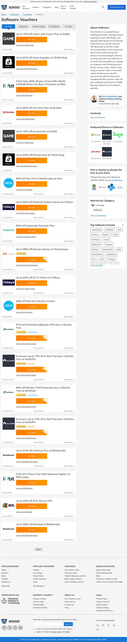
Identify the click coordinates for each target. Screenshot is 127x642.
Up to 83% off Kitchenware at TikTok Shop (40, 154)
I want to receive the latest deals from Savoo (54, 629)
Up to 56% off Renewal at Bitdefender (38, 524)
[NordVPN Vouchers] (107, 155)
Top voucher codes (72, 570)
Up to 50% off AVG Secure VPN (34, 500)
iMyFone (95, 249)
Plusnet (105, 234)
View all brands (96, 265)
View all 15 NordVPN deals (26, 375)
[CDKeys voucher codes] (8, 206)
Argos (3, 570)
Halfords (4, 579)
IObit (119, 249)
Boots (3, 576)
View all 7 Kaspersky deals (26, 237)
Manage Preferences (104, 610)
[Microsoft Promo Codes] (96, 138)
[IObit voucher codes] (8, 86)
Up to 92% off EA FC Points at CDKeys (38, 277)
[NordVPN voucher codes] (8, 361)
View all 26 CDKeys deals (25, 213)
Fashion (36, 570)
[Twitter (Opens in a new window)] (9, 628)
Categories (14, 14)
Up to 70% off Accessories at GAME (36, 131)
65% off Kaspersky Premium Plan (35, 225)
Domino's (5, 573)
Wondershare (97, 254)
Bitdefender (96, 244)
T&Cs (67, 632)
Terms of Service (90, 1)
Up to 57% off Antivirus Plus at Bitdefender (41, 450)
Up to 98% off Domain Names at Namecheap (42, 249)
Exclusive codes (71, 573)
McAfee (95, 234)
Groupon (109, 244)
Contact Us (69, 605)
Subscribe (68, 624)
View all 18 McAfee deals (25, 119)
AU (114, 625)
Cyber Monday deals (104, 573)
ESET (102, 259)
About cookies (102, 605)
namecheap (96, 229)
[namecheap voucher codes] (8, 254)
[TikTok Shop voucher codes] (8, 62)
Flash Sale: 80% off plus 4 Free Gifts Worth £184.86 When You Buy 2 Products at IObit (40, 83)
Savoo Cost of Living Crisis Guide (109, 582)
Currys (106, 239)
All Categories (38, 586)
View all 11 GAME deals (25, 45)
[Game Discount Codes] (8, 38)
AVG (119, 229)
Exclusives (23, 26)
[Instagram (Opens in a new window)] (15, 628)
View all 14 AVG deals (24, 512)
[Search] (103, 7)
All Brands (5, 586)
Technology (27, 14)
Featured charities (40, 607)
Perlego (112, 259)
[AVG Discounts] (8, 505)
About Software (97, 117)
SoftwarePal (108, 249)
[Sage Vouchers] (118, 138)
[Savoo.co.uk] (10, 7)
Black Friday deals (103, 570)
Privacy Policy (101, 599)
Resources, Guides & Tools (106, 579)
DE (103, 625)
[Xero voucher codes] (8, 183)
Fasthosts (95, 239)
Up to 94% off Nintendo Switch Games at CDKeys (44, 202)
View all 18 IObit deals (24, 95)
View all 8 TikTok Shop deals (26, 69)
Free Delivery (54, 26)
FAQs (67, 607)
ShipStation (111, 254)
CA (97, 629)
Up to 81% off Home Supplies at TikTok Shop (41, 57)
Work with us (70, 602)
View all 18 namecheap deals (27, 265)
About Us (69, 595)
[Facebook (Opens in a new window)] (4, 628)
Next (38, 549)
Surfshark (109, 229)
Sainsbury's (5, 582)
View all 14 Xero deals (24, 190)
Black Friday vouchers (73, 579)
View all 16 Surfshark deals (26, 344)
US (97, 625)
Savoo (3, 14)
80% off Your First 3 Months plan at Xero (39, 178)
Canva (115, 234)
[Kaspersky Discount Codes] (8, 230)
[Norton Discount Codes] (107, 138)
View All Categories (98, 215)
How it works (38, 602)
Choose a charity (39, 599)
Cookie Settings (102, 607)
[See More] (122, 225)
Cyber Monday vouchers (74, 582)
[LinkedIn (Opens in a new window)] (20, 628)
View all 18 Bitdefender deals (27, 462)
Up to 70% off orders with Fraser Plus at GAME (43, 34)
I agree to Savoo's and (53, 632)
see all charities (115, 180)
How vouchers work (73, 599)
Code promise (21, 253)
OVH (94, 259)
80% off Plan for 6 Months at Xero (35, 301)
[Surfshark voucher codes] (8, 329)
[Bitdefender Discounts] (8, 455)
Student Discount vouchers (75, 576)
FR (108, 625)
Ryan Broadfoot (109, 96)
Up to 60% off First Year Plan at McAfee (38, 107)
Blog (98, 576)
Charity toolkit (38, 605)
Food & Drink (38, 576)
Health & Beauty (39, 579)
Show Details (68, 49)
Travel (35, 582)
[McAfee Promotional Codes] (8, 112)
